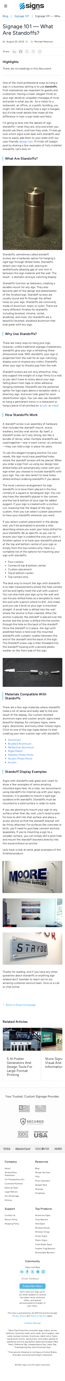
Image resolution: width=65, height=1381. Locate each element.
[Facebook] (20, 51)
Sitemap (39, 1189)
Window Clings (42, 1232)
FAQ (37, 1176)
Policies (8, 1200)
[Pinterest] (33, 51)
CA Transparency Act (14, 1179)
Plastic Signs (41, 1240)
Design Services (42, 1172)
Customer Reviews (14, 1183)
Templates (40, 1193)
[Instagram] (40, 51)
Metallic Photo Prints (21, 754)
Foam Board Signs (43, 1244)
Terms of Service (38, 1316)
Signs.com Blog (32, 1267)
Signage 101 (21, 16)
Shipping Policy (12, 1224)
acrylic (44, 405)
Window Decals (42, 1228)
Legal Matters (11, 1192)
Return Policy (11, 1219)
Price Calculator (42, 1181)
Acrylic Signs (41, 1236)
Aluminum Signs (42, 1215)
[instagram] (43, 1272)
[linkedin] (22, 1272)
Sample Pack (41, 1185)
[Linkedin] (14, 51)
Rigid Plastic (15, 751)
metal (55, 405)
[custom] (38, 1272)
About (7, 1168)
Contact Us (10, 1215)
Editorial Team (11, 1188)
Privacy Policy (19, 1316)
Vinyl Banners (41, 1219)
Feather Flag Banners (45, 1248)
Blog (5, 16)
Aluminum (14, 739)
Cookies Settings (32, 1323)
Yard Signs (40, 1224)
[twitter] (32, 1272)
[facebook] (27, 1272)
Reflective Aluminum (21, 747)
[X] (27, 51)
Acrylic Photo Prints (20, 758)
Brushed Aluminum (19, 743)
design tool (26, 141)
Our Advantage (12, 1196)
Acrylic (12, 762)
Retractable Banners (44, 1252)
